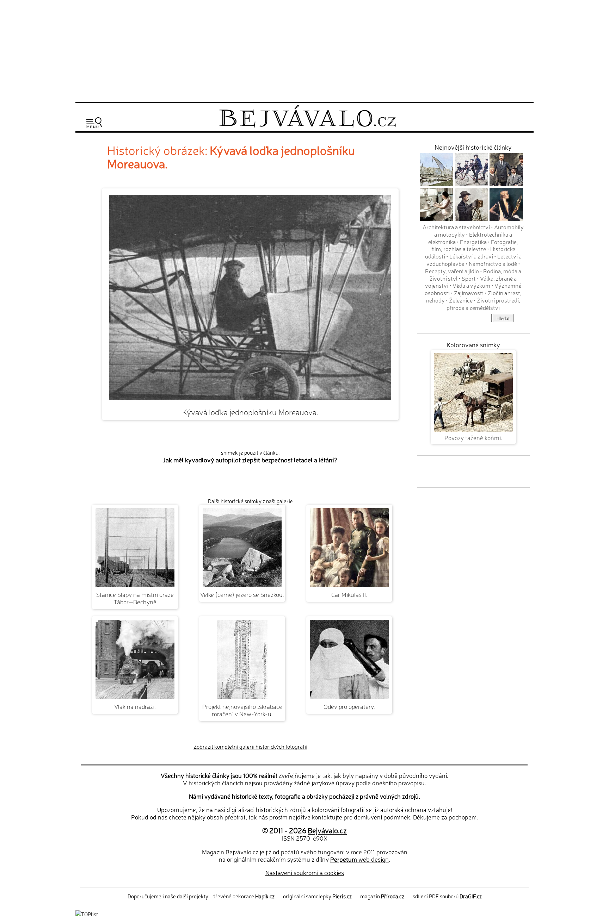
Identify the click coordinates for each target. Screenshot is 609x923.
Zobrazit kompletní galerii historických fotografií (250, 746)
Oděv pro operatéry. (349, 706)
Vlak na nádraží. (135, 706)
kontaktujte (327, 817)
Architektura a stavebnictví (456, 227)
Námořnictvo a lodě (493, 263)
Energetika (473, 241)
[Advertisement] (304, 50)
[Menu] (94, 123)
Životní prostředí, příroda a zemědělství (483, 303)
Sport (469, 278)
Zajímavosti (469, 293)
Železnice (461, 300)
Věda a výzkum (471, 285)
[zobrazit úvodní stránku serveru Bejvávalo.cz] (307, 125)
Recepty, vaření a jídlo (452, 271)
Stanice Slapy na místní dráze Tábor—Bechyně (135, 598)
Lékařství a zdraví (471, 256)
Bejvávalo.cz (327, 830)
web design (359, 859)
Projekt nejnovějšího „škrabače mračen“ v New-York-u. (242, 710)
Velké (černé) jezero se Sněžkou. (242, 594)
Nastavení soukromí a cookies (304, 872)
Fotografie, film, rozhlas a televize (474, 245)
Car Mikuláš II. (349, 594)
